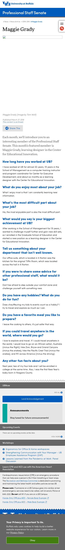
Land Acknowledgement (32, 399)
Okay (32, 540)
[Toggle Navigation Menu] (62, 26)
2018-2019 (26, 21)
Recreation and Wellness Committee (22, 481)
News (6, 21)
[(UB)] (32, 4)
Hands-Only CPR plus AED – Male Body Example (23, 502)
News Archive (15, 21)
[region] (32, 532)
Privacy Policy (17, 533)
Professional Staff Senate (24, 12)
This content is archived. (13, 122)
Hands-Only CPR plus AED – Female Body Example (24, 498)
